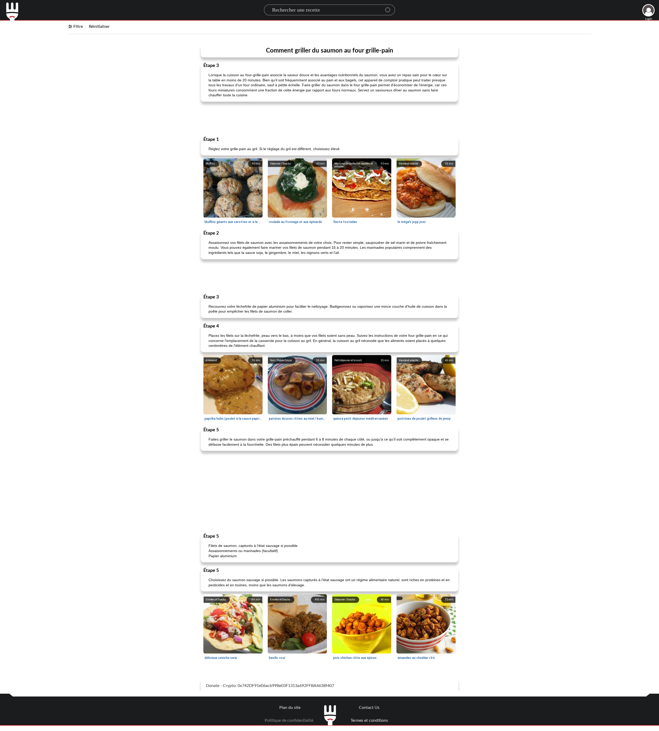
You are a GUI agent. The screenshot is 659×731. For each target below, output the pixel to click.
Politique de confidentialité (289, 720)
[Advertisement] (329, 118)
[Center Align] (389, 8)
